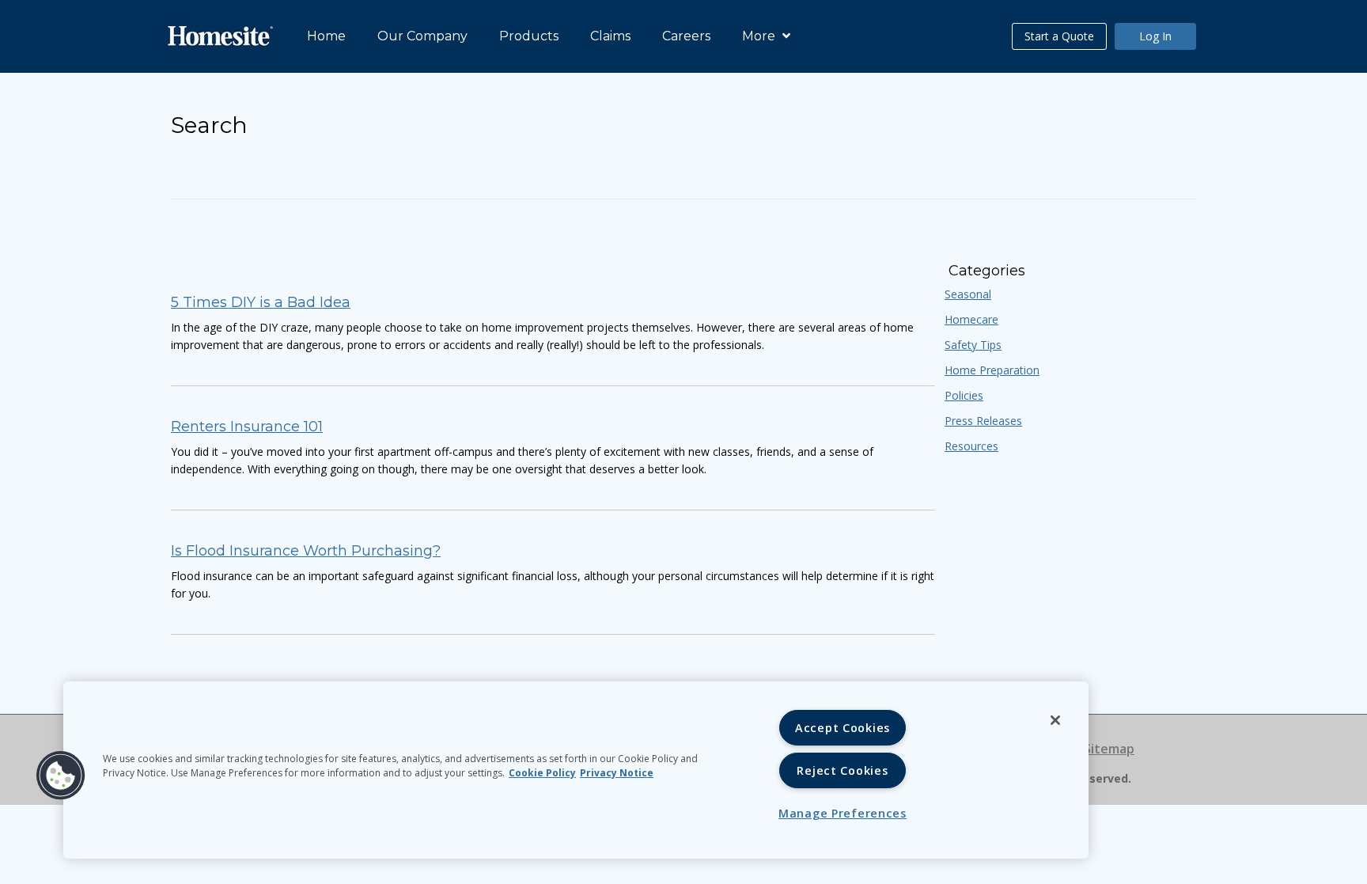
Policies (964, 395)
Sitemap (1109, 748)
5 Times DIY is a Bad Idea (260, 302)
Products (529, 36)
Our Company (422, 36)
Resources (971, 445)
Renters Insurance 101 (247, 426)
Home (326, 36)
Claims (610, 36)
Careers (686, 36)
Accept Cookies (842, 727)
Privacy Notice (616, 773)
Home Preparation (992, 370)
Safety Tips (973, 344)
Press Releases (983, 420)
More (760, 36)
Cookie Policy (542, 773)
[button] (61, 775)
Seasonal (968, 294)
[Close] (1055, 720)
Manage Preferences (842, 813)
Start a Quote (1059, 36)
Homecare (971, 319)
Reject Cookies (842, 770)
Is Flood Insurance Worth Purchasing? (306, 551)
